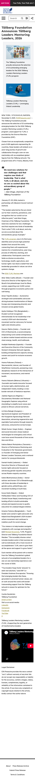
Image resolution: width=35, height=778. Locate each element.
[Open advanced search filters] (26, 18)
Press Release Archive (21, 766)
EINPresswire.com (23, 118)
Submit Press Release (18, 770)
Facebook (5, 611)
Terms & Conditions (17, 775)
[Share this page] (32, 18)
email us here (7, 600)
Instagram (6, 608)
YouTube (5, 613)
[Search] (22, 18)
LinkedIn (5, 605)
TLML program (10, 239)
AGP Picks (5, 3)
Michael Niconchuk (12, 532)
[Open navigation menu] (3, 18)
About (8, 766)
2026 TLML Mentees (12, 273)
